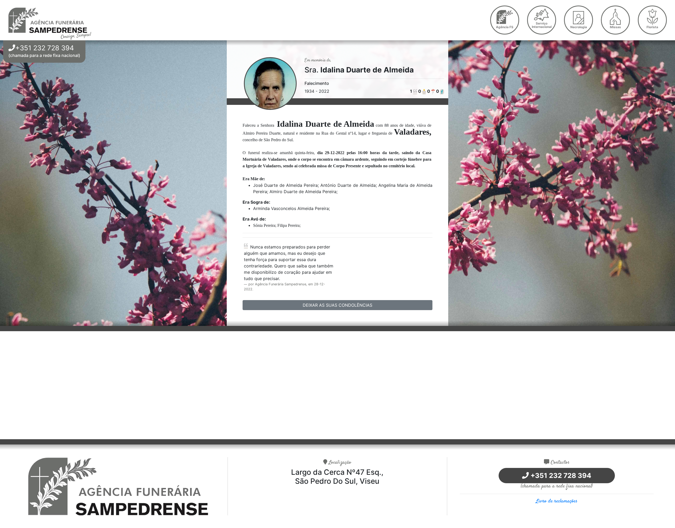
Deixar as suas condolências (337, 305)
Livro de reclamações (556, 501)
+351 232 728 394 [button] (44, 48)
